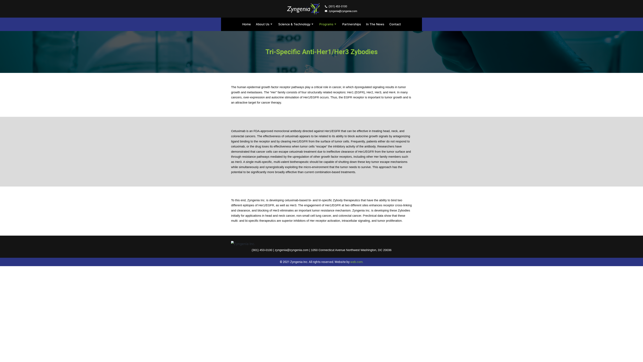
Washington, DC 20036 (376, 250)
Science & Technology (294, 24)
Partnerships (351, 24)
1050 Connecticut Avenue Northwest (335, 250)
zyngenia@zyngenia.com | (293, 250)
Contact (395, 24)
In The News (375, 24)
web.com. (356, 262)
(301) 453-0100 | (263, 250)
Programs (326, 24)
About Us (262, 24)
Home (246, 24)
